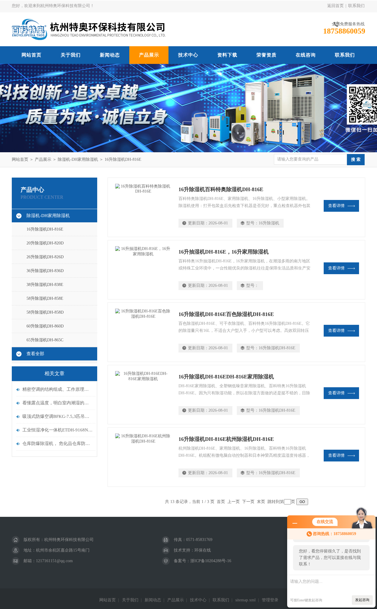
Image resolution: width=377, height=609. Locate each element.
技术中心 (188, 54)
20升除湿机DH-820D (45, 243)
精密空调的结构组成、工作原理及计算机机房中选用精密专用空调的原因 (57, 389)
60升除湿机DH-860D (45, 326)
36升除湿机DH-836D (45, 271)
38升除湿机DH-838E (45, 284)
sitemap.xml (245, 600)
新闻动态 (110, 54)
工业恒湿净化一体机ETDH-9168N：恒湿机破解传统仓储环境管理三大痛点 (57, 430)
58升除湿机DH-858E (45, 298)
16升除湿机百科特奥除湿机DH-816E (220, 189)
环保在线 (202, 550)
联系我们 (356, 6)
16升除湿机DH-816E (123, 159)
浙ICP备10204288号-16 (210, 561)
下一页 (248, 501)
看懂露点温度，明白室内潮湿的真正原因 (57, 403)
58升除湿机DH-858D (45, 312)
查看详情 (336, 205)
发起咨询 (362, 600)
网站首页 (32, 54)
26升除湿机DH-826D (45, 257)
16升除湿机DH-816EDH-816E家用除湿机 (226, 377)
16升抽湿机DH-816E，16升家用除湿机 (223, 252)
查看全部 (35, 353)
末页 (261, 501)
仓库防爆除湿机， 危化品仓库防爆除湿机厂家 (57, 443)
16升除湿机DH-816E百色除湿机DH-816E (226, 314)
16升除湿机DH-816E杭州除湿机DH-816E (226, 439)
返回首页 (335, 6)
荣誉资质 (267, 54)
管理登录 (270, 600)
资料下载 (227, 54)
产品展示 (149, 54)
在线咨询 (306, 54)
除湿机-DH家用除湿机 (78, 159)
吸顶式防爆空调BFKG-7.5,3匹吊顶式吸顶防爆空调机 (57, 416)
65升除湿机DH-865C (45, 340)
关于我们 (71, 54)
